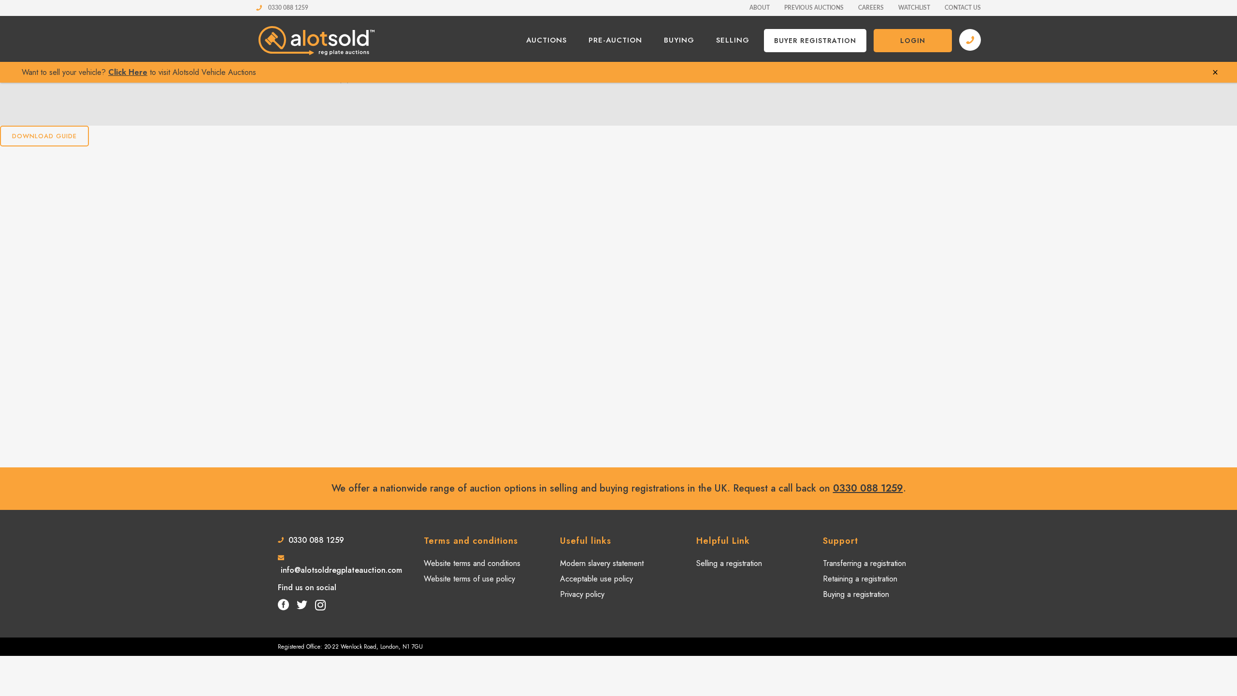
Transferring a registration (864, 563)
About (759, 8)
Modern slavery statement (602, 563)
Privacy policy (582, 594)
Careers (871, 8)
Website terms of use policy (469, 579)
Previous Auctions (814, 8)
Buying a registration (856, 594)
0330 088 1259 (287, 8)
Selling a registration (729, 563)
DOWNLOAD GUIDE (44, 136)
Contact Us (963, 8)
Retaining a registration (860, 579)
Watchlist (914, 8)
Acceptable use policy (596, 579)
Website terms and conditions (472, 563)
